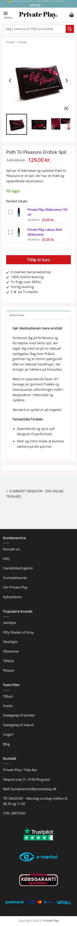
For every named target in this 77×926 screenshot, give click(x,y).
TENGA (8, 655)
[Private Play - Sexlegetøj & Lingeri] (38, 14)
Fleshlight (10, 636)
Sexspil (22, 42)
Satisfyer (9, 617)
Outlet (8, 700)
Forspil (10, 42)
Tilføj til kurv (38, 259)
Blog (6, 738)
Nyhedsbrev (12, 591)
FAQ (6, 553)
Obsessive (11, 646)
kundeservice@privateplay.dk (33, 783)
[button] (9, 15)
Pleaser (9, 665)
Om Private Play (15, 582)
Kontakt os (11, 544)
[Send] (70, 29)
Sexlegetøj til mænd (18, 719)
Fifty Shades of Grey (18, 627)
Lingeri (8, 729)
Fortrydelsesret (15, 572)
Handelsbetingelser (18, 563)
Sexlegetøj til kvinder (19, 710)
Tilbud (8, 691)
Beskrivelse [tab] (17, 315)
